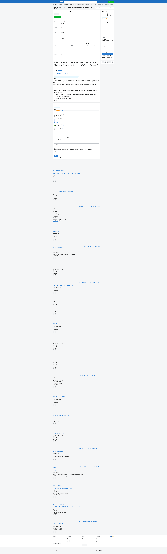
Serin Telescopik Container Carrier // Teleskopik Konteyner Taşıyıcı (64, 415)
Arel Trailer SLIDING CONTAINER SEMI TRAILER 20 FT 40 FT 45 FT (64, 285)
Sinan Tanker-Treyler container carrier (59, 396)
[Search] (65, 1)
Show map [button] (68, 137)
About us (54, 538)
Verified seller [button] (105, 17)
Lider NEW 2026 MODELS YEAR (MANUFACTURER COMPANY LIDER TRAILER (66, 250)
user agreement (107, 56)
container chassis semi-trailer (63, 25)
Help (53, 540)
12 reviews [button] (61, 110)
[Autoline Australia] (56, 1)
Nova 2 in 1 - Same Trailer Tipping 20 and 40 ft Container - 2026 (63, 488)
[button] (96, 8)
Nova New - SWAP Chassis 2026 (58, 451)
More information (104, 31)
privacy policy (64, 222)
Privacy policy (69, 540)
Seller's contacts (55, 541)
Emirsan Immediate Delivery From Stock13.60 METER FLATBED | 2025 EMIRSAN (66, 173)
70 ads (57, 108)
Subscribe (55, 221)
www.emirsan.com (56, 122)
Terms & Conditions (70, 538)
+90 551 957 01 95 (63, 128)
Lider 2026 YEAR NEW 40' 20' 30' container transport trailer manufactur (64, 433)
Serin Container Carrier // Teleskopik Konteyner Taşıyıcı (62, 360)
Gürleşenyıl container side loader (58, 523)
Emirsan (62, 19)
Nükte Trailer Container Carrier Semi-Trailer (60, 302)
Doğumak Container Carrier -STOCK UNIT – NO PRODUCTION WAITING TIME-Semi (67, 506)
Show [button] (60, 125)
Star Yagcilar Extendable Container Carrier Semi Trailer (62, 470)
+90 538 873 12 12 (63, 125)
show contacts (56, 68)
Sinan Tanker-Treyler (56, 231)
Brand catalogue (69, 544)
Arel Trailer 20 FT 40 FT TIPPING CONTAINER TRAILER (62, 267)
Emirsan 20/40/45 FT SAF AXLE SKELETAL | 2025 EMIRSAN (63, 191)
